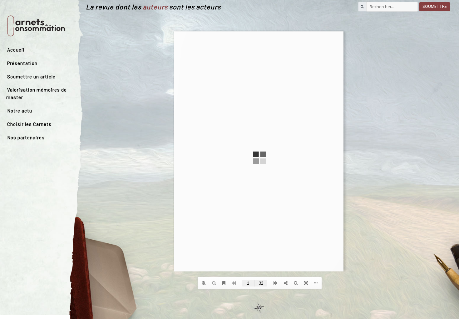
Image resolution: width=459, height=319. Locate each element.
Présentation (22, 63)
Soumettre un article (31, 76)
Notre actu (19, 110)
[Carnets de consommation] (36, 25)
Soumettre (434, 6)
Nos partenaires (26, 137)
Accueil (15, 49)
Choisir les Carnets (29, 124)
